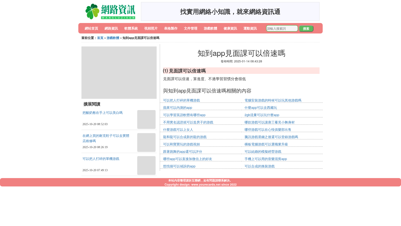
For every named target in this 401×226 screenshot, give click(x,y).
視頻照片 (151, 28)
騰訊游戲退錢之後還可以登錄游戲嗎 (271, 136)
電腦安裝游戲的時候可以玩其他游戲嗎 (273, 100)
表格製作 (171, 28)
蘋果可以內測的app (177, 107)
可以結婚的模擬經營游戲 (263, 151)
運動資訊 (250, 28)
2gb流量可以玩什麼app (262, 114)
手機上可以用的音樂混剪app (266, 158)
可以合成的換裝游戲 (260, 166)
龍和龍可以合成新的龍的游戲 (185, 136)
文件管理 (190, 28)
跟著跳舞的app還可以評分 (182, 151)
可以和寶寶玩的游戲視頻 (181, 144)
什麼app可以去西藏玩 (261, 107)
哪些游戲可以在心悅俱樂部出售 (268, 129)
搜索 (306, 28)
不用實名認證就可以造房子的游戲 (188, 122)
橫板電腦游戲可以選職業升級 (266, 144)
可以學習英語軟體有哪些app (184, 114)
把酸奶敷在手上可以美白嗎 (102, 112)
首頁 (100, 37)
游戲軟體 (210, 28)
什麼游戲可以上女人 (178, 129)
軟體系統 (131, 28)
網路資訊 (111, 28)
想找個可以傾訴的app (179, 166)
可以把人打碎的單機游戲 (100, 159)
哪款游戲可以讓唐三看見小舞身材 (270, 122)
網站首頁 (91, 28)
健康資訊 (230, 28)
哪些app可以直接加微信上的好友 (187, 158)
